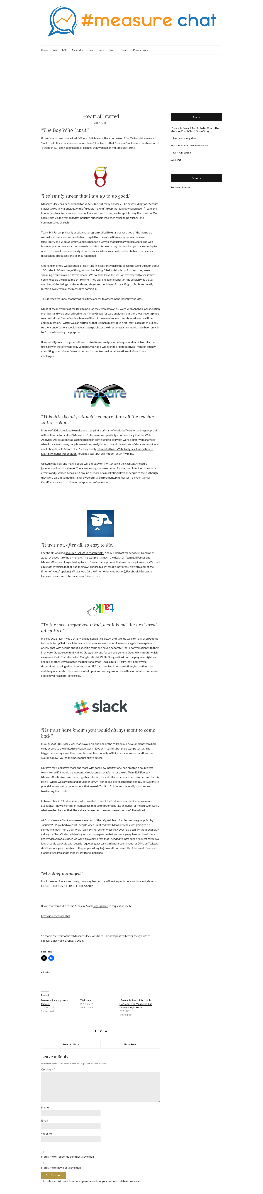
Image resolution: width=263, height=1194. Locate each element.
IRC (94, 666)
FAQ (64, 49)
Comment (48, 1069)
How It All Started (181, 152)
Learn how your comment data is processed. (115, 1181)
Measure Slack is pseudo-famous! (189, 145)
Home (44, 49)
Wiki (55, 49)
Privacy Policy (140, 49)
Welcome (85, 1000)
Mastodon (78, 49)
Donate (124, 49)
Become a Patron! (181, 187)
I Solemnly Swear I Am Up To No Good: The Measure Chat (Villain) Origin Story (136, 1004)
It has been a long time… (184, 138)
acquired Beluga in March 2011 (84, 552)
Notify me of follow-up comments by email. (67, 1156)
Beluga (111, 232)
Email (45, 1120)
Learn (101, 49)
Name (45, 1107)
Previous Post (70, 1044)
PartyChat (58, 643)
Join (90, 49)
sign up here (100, 906)
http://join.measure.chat (55, 916)
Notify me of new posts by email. (61, 1167)
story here (68, 468)
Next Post (130, 1044)
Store (112, 49)
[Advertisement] (131, 81)
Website (46, 1133)
